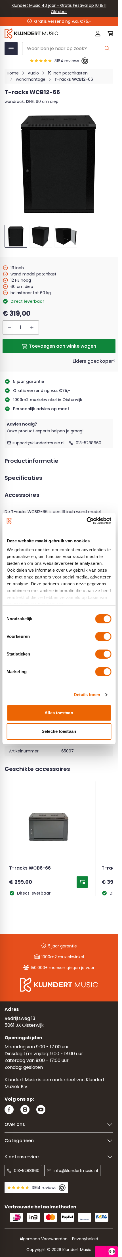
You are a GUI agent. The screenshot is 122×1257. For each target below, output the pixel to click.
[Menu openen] (11, 48)
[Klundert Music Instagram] (25, 1109)
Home (13, 73)
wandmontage (30, 79)
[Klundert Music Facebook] (9, 1109)
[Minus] (9, 327)
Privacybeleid (85, 1239)
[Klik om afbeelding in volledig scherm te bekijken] (59, 163)
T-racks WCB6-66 (30, 868)
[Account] (98, 33)
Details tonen (87, 694)
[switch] (103, 636)
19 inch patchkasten (68, 73)
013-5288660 (88, 443)
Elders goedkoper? (94, 361)
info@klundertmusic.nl (76, 1170)
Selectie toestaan (59, 731)
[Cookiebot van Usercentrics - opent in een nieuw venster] (86, 520)
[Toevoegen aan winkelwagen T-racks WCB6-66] (82, 882)
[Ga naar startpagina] (37, 33)
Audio (33, 73)
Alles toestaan (59, 712)
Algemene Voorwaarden (44, 1239)
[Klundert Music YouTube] (40, 1109)
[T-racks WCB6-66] (48, 825)
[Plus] (32, 327)
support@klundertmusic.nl (38, 443)
